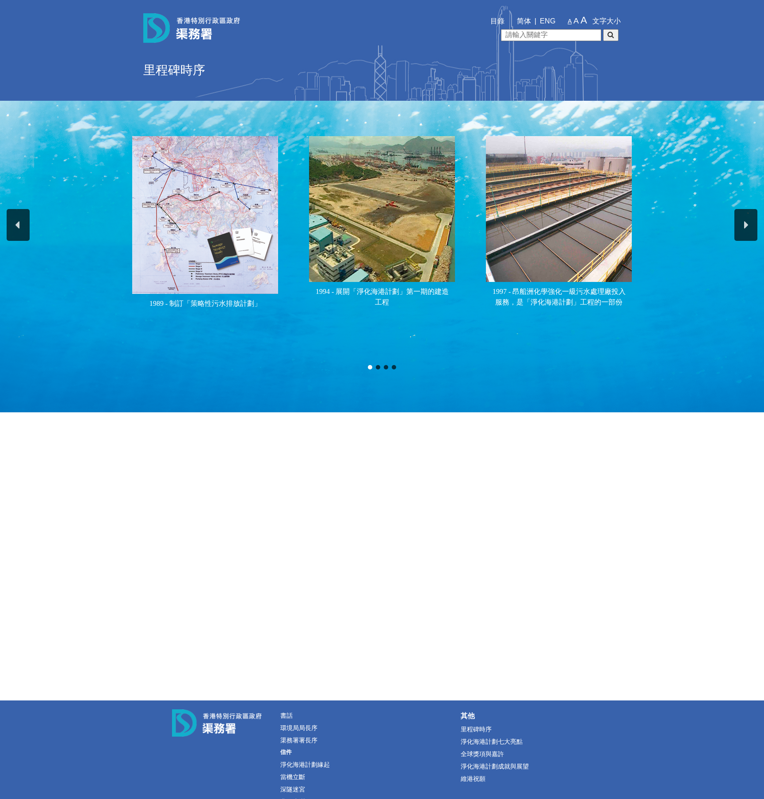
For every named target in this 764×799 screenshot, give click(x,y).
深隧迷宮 (292, 789)
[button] (18, 225)
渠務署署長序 (298, 740)
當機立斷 (292, 776)
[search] (611, 35)
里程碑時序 (476, 729)
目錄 (497, 21)
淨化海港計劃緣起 (305, 764)
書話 (286, 715)
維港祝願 (473, 778)
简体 (524, 21)
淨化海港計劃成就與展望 (495, 766)
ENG (547, 21)
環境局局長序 (298, 727)
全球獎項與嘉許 (482, 753)
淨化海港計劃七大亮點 (492, 741)
